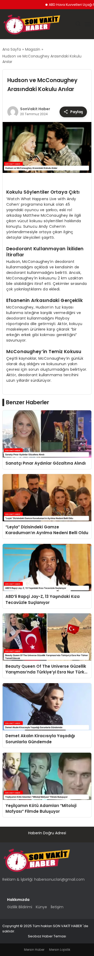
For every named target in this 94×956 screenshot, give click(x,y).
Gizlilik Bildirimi (19, 907)
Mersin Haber (34, 949)
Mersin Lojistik (59, 949)
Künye (41, 907)
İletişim (57, 907)
